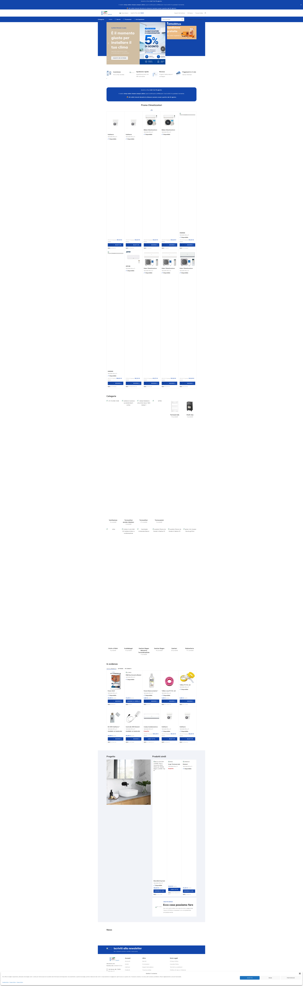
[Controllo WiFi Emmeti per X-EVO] (133, 715)
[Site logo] (107, 13)
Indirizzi (127, 966)
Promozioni (145, 963)
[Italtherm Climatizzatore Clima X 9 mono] (133, 121)
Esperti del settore (147, 966)
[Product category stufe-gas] (189, 408)
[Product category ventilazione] (113, 461)
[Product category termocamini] (159, 461)
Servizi (144, 960)
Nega (270, 978)
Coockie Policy (174, 963)
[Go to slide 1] (136, 54)
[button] (300, 973)
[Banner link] (181, 23)
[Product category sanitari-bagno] (159, 589)
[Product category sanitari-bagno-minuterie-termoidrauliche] (143, 591)
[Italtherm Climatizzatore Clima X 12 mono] (115, 121)
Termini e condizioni (176, 966)
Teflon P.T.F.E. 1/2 (185, 683)
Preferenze (291, 978)
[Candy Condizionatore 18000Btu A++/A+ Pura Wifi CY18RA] (151, 715)
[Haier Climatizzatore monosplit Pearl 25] (169, 258)
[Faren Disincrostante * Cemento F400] (151, 679)
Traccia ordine (146, 968)
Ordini (127, 963)
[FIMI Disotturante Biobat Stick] (133, 671)
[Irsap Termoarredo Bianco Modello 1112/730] (174, 760)
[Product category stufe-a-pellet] (113, 589)
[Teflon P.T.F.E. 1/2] (187, 676)
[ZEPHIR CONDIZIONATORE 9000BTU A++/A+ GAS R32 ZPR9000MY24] (133, 256)
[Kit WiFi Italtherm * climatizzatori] (115, 715)
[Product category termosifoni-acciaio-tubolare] (128, 462)
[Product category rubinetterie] (189, 589)
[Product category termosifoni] (143, 461)
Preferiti (127, 968)
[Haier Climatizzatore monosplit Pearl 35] (151, 258)
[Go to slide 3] (136, 59)
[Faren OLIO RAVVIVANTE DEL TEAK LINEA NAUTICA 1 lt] (115, 679)
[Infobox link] (174, 906)
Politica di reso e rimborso (178, 968)
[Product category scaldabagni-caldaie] (128, 589)
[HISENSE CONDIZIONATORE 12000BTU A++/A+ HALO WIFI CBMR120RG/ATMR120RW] (187, 170)
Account (127, 960)
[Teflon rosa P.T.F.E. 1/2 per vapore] (169, 679)
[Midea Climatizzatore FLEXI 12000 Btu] (151, 119)
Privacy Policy (13, 982)
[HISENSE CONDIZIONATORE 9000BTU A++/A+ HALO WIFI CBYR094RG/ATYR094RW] (115, 309)
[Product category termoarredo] (174, 408)
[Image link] (115, 958)
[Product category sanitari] (174, 589)
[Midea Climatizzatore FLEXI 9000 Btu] (169, 119)
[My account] (205, 13)
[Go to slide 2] (136, 57)
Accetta (249, 978)
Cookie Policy (5, 982)
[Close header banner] (301, 4)
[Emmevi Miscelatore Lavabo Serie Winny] (189, 760)
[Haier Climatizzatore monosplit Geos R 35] (187, 258)
